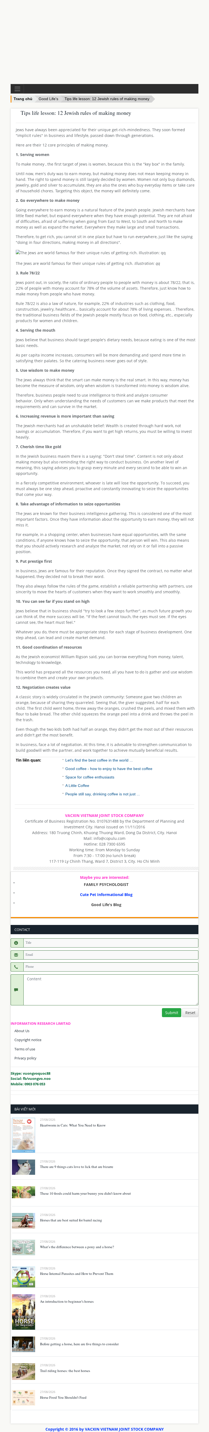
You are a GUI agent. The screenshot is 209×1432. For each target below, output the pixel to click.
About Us (21, 1030)
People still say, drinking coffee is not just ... (102, 794)
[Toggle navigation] (17, 89)
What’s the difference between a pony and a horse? (77, 1246)
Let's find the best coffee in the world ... (99, 760)
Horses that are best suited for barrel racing (71, 1220)
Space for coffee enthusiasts (89, 777)
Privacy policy (25, 1058)
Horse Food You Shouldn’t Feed (63, 1397)
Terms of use (24, 1049)
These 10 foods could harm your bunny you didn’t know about (85, 1193)
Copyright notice (27, 1039)
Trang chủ (23, 99)
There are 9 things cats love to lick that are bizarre (76, 1166)
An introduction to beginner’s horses (67, 1301)
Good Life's (48, 99)
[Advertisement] (104, 42)
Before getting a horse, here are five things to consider (79, 1343)
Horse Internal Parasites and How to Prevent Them (76, 1273)
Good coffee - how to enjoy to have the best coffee (108, 768)
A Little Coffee (77, 785)
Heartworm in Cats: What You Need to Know (73, 1125)
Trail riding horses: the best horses (65, 1370)
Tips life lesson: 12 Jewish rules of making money (106, 99)
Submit (171, 1012)
